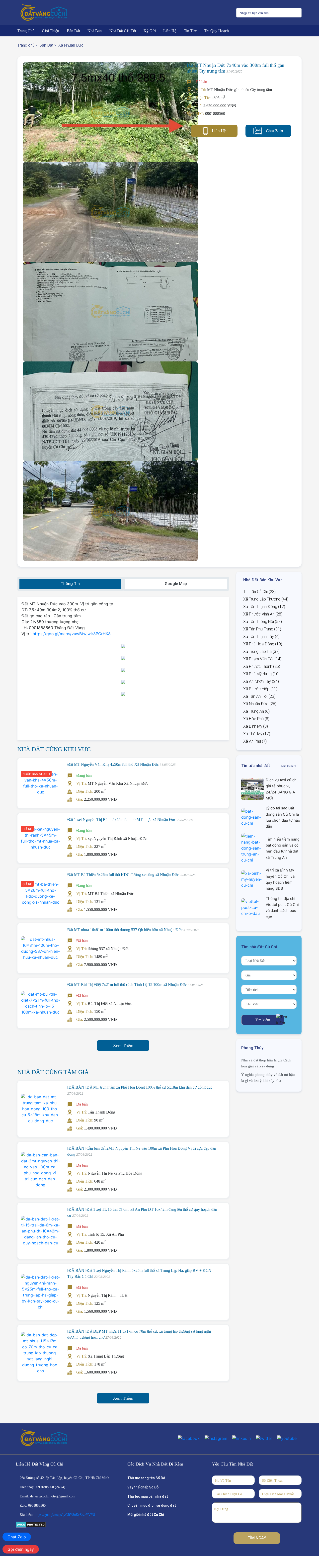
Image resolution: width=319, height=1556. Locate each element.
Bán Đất (73, 31)
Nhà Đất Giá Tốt (122, 31)
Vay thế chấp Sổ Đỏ (143, 1487)
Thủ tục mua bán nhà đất (147, 1496)
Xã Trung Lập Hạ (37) (261, 651)
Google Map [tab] (176, 583)
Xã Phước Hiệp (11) (260, 689)
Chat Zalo (274, 130)
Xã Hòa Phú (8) (256, 718)
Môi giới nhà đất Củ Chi (145, 1515)
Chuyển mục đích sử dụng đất (151, 1505)
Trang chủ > (27, 45)
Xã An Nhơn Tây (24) (261, 681)
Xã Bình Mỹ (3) (255, 726)
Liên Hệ (169, 31)
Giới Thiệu (50, 31)
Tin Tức (190, 31)
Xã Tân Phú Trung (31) (262, 629)
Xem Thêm (123, 1045)
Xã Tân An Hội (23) (259, 696)
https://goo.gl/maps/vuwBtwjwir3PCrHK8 (72, 633)
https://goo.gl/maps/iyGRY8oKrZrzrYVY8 (65, 1515)
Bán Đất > (47, 45)
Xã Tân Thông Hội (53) (262, 621)
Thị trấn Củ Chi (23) (259, 591)
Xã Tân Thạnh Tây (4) (261, 636)
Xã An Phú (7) (255, 741)
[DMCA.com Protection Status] (31, 1525)
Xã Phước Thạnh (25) (261, 666)
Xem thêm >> (289, 765)
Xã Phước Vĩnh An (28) (262, 614)
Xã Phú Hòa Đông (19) (262, 644)
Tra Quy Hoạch (216, 31)
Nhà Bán (94, 31)
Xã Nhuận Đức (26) (259, 703)
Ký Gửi (150, 31)
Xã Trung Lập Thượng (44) (265, 599)
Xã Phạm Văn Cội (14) (262, 659)
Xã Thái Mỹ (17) (256, 733)
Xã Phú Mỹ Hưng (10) (261, 674)
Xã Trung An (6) (256, 711)
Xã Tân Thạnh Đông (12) (264, 606)
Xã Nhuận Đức (70, 45)
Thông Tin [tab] (70, 583)
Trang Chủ (25, 31)
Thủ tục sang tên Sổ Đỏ (146, 1478)
